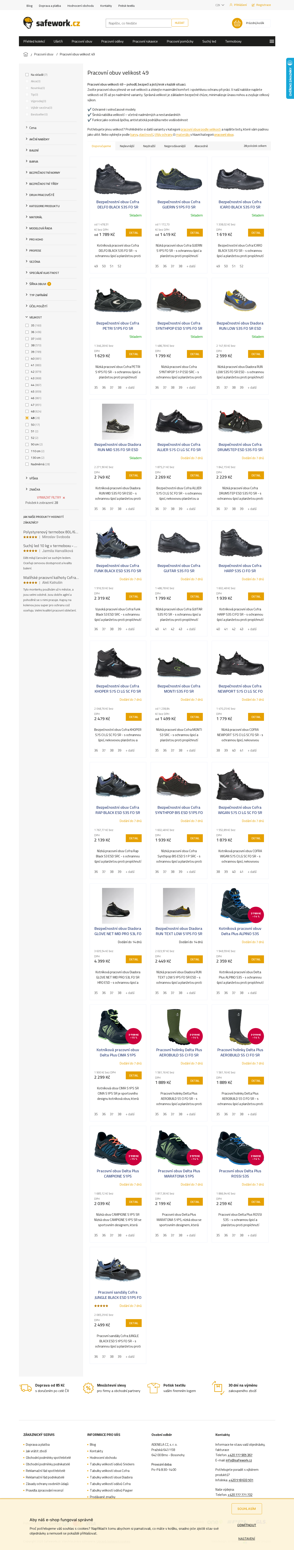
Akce (35, 81)
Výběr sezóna (41, 107)
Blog (29, 6)
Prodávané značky (102, 1497)
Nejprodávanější (175, 146)
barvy (134, 134)
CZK (218, 5)
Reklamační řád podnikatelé (45, 1477)
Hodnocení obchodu (80, 6)
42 (35, 371)
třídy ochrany (164, 134)
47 (35, 405)
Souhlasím (246, 1509)
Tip (34, 94)
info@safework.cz (239, 1460)
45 (35, 391)
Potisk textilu (126, 6)
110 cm (37, 451)
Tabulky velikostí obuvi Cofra (109, 1470)
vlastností (146, 134)
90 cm (36, 444)
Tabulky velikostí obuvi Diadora (111, 1477)
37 (35, 338)
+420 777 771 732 (240, 1494)
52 (34, 438)
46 (35, 398)
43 (35, 378)
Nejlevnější (127, 146)
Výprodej (38, 101)
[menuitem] (34, 41)
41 (35, 365)
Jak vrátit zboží (36, 1451)
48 (35, 411)
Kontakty (106, 6)
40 (35, 358)
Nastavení (246, 1538)
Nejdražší (149, 146)
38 (35, 345)
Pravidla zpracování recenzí (44, 1490)
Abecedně (201, 146)
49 (35, 418)
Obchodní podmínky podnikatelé (48, 1464)
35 (35, 325)
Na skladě (39, 74)
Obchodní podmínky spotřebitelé (48, 1457)
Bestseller (39, 114)
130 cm (37, 457)
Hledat (180, 22)
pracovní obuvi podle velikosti (201, 129)
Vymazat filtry (49, 497)
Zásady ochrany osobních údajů (47, 1483)
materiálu (183, 134)
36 (35, 332)
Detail (133, 232)
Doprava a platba (50, 6)
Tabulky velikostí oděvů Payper (111, 1490)
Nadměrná (40, 464)
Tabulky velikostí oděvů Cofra (110, 1483)
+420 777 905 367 (240, 1455)
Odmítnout (246, 1525)
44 (35, 385)
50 (35, 424)
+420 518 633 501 (240, 1480)
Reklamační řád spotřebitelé (45, 1470)
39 (35, 352)
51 (34, 431)
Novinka (37, 88)
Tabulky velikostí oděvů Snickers (112, 1464)
